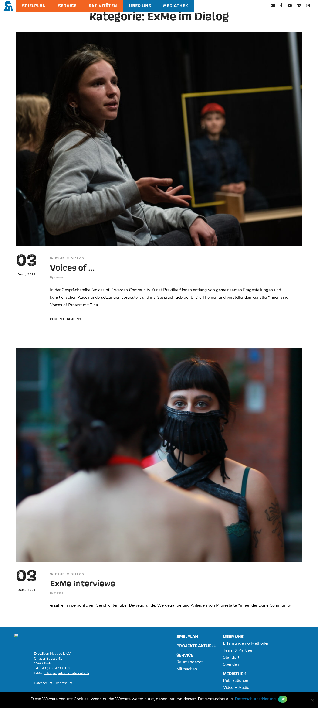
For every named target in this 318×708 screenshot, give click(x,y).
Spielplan (34, 6)
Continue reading (65, 319)
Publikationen (235, 681)
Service (67, 6)
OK (283, 699)
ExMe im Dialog (69, 258)
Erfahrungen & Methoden (246, 644)
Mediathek (175, 6)
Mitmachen (186, 669)
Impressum (64, 683)
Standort (231, 658)
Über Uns (140, 6)
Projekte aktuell (196, 646)
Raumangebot (189, 662)
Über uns (233, 636)
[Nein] (312, 700)
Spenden (231, 665)
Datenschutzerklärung (255, 699)
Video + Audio (236, 688)
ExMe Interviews (82, 584)
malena (58, 277)
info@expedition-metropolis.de (66, 673)
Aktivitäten (103, 6)
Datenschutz (43, 683)
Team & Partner (237, 651)
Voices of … (72, 268)
